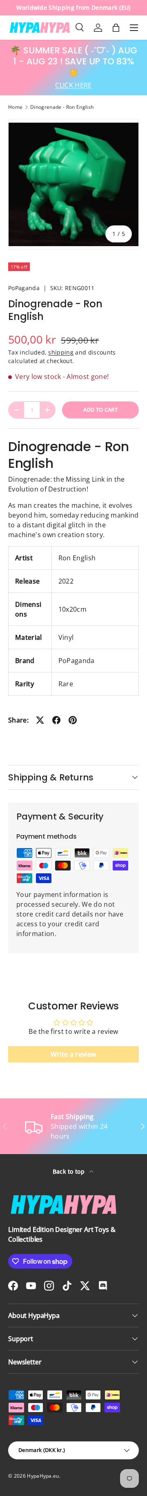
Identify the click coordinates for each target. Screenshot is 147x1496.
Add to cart (100, 409)
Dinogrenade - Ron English (62, 107)
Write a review (73, 1054)
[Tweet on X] (40, 720)
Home (15, 107)
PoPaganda (24, 288)
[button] (116, 28)
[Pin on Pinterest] (73, 720)
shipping (61, 352)
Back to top (70, 1171)
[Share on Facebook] (56, 720)
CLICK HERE (73, 85)
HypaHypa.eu (43, 1475)
